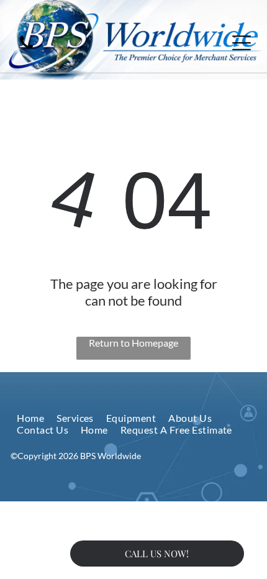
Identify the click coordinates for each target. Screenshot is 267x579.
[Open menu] (241, 43)
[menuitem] (30, 418)
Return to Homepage (133, 343)
